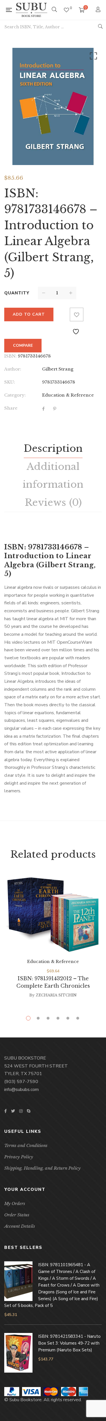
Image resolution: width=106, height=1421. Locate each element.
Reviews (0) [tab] (53, 502)
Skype (28, 1111)
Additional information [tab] (53, 476)
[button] (92, 57)
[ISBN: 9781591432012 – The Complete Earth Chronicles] (53, 915)
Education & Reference (68, 395)
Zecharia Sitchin (56, 995)
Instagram (21, 1111)
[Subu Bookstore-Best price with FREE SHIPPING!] (31, 10)
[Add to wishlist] (76, 314)
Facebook (5, 1111)
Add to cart (29, 314)
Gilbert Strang (57, 369)
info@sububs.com (21, 1089)
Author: (12, 369)
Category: (15, 395)
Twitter (13, 1111)
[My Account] (99, 10)
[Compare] (63, 314)
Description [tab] (53, 448)
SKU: (9, 382)
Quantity (16, 293)
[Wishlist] (66, 10)
